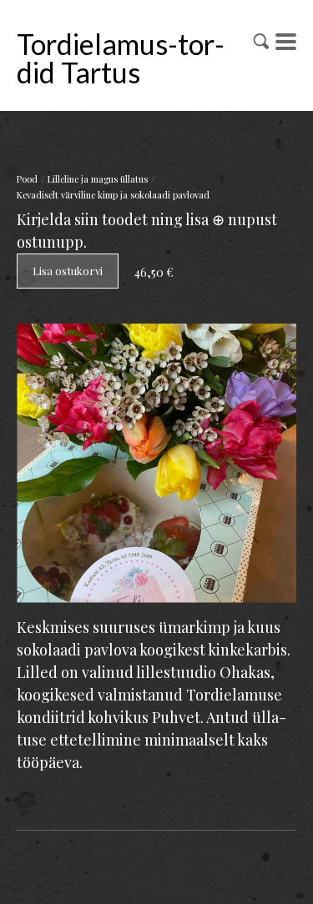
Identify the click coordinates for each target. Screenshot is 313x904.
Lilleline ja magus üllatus (98, 179)
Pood (27, 179)
